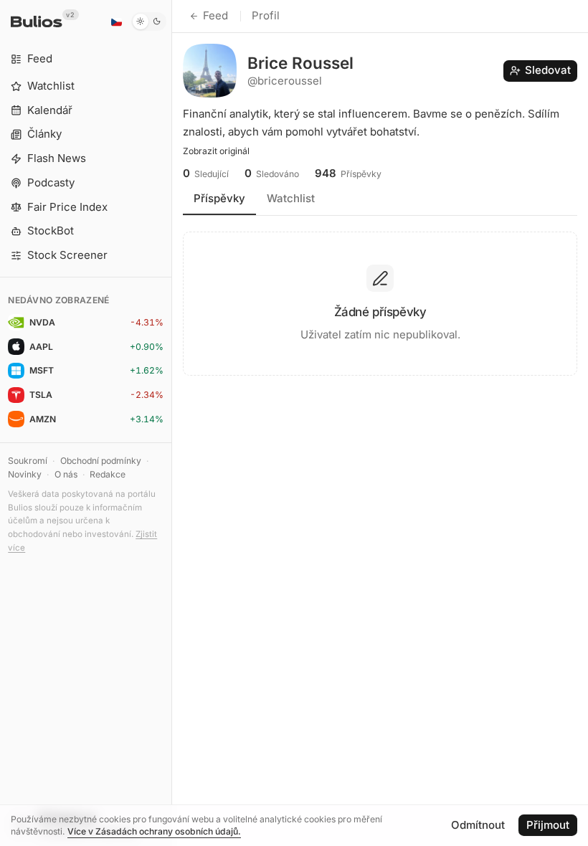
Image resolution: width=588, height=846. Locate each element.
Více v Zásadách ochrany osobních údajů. (154, 831)
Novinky (25, 474)
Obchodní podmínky (100, 460)
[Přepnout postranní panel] (171, 423)
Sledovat (548, 70)
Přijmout (547, 825)
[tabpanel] (380, 298)
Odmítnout (478, 825)
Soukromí (27, 460)
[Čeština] (116, 21)
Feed (215, 15)
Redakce (107, 474)
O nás (65, 474)
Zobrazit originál (216, 151)
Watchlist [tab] (291, 198)
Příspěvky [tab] (219, 198)
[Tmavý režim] (148, 21)
